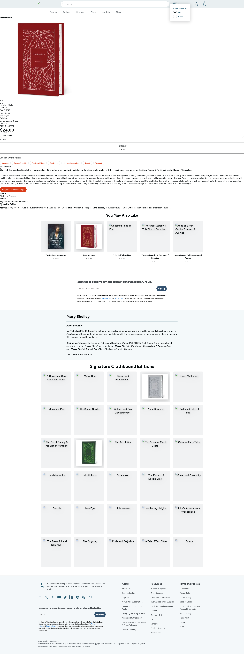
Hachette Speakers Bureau (162, 606)
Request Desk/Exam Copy (13, 189)
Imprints (106, 12)
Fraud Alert (184, 617)
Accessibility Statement (132, 617)
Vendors (154, 623)
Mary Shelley (8, 104)
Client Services (157, 593)
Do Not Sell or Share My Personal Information (190, 607)
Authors (66, 12)
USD (180, 12)
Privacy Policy (185, 593)
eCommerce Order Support (162, 601)
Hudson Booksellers (71, 163)
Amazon (5, 163)
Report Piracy (185, 613)
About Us (120, 12)
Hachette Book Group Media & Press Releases (134, 623)
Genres (53, 12)
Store (93, 12)
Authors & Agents (158, 588)
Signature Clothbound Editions (14, 201)
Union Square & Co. (9, 120)
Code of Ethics (186, 601)
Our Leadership (128, 593)
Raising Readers (158, 628)
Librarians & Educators (160, 597)
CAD (180, 16)
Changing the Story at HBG (133, 613)
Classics (12, 196)
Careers (154, 610)
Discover (80, 12)
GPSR (182, 626)
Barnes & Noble (20, 163)
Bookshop (54, 163)
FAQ (152, 619)
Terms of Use (185, 588)
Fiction (3, 196)
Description (5, 166)
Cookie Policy (185, 597)
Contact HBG (156, 615)
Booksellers (156, 632)
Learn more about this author (80, 354)
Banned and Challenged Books (132, 607)
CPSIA (182, 622)
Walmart (98, 163)
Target (87, 163)
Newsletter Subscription (132, 601)
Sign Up (161, 288)
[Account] (196, 4)
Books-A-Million (38, 163)
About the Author (8, 204)
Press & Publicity (129, 629)
